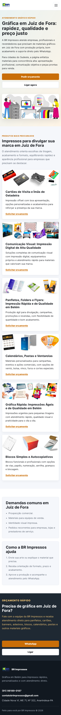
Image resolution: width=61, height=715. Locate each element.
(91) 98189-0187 (11, 690)
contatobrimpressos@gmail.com (20, 695)
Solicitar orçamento (17, 213)
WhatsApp (30, 643)
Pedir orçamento (30, 76)
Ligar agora (30, 84)
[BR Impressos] (6, 5)
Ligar (30, 651)
